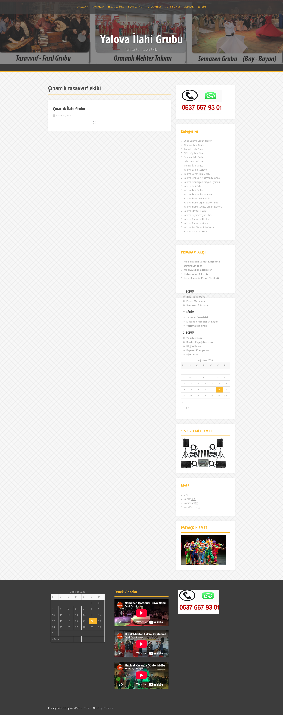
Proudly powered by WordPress (65, 708)
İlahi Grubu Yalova (193, 161)
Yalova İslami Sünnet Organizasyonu (203, 206)
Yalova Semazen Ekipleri (196, 219)
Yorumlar (191, 503)
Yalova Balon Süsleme (196, 169)
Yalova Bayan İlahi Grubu (197, 173)
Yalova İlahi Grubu (141, 39)
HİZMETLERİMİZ (116, 6)
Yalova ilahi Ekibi (192, 186)
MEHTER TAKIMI (172, 6)
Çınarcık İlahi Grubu (69, 109)
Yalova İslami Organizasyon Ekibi (201, 202)
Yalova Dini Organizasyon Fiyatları (202, 181)
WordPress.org (192, 507)
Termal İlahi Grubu (193, 165)
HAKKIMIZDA (98, 6)
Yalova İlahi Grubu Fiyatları (198, 194)
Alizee (96, 708)
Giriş (186, 494)
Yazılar (190, 498)
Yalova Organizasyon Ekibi (198, 215)
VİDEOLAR (189, 6)
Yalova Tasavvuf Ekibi (195, 231)
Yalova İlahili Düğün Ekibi (197, 198)
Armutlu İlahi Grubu (194, 149)
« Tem (185, 407)
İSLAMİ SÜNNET (135, 6)
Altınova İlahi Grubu (194, 145)
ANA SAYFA (82, 6)
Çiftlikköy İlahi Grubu (194, 153)
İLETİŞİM (202, 6)
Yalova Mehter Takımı (195, 210)
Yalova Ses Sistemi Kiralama (199, 227)
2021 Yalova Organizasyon (198, 140)
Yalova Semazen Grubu (196, 223)
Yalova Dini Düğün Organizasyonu (202, 177)
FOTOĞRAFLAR (154, 6)
